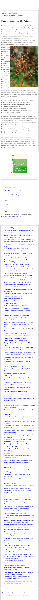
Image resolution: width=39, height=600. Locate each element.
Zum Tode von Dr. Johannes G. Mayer (12, 216)
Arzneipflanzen (13, 13)
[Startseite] (19, 164)
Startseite (4, 13)
